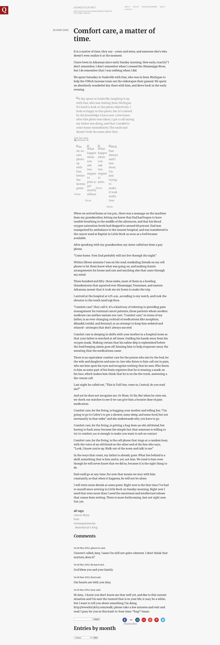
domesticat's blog (86, 527)
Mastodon (130, 623)
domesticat (82, 140)
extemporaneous (84, 523)
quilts (162, 7)
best (76, 519)
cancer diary (82, 515)
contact (129, 9)
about (127, 7)
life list (136, 7)
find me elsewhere (149, 7)
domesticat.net (85, 7)
